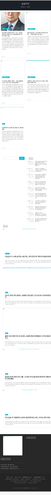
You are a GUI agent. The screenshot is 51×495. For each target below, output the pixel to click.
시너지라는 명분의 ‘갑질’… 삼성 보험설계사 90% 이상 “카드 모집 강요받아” (12, 81)
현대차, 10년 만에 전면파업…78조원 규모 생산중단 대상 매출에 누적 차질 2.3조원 (41, 183)
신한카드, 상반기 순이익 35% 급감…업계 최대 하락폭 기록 (37, 81)
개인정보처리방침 (5, 466)
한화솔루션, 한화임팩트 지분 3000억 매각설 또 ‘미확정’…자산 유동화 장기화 (40, 208)
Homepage (23, 6)
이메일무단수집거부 (14, 468)
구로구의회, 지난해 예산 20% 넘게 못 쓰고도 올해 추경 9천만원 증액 (41, 202)
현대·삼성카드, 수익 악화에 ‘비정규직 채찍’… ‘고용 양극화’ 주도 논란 (37, 33)
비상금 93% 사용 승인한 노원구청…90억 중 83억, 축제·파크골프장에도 (41, 170)
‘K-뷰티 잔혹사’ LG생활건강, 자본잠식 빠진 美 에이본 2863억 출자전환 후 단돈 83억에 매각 (40, 176)
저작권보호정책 (4, 468)
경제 (3, 77)
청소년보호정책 (13, 466)
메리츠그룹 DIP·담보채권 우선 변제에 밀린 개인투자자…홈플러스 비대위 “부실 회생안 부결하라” (41, 163)
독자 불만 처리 (11, 464)
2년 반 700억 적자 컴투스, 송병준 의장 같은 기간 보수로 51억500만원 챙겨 (41, 189)
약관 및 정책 (4, 464)
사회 (3, 123)
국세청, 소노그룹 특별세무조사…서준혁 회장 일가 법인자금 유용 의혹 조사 (41, 214)
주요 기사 (7, 77)
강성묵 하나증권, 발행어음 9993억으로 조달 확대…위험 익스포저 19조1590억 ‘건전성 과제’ (41, 195)
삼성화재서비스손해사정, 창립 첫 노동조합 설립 (12, 128)
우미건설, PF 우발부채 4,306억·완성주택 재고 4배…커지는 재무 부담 (41, 220)
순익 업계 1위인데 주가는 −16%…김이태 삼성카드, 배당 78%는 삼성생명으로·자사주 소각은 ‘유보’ (12, 34)
